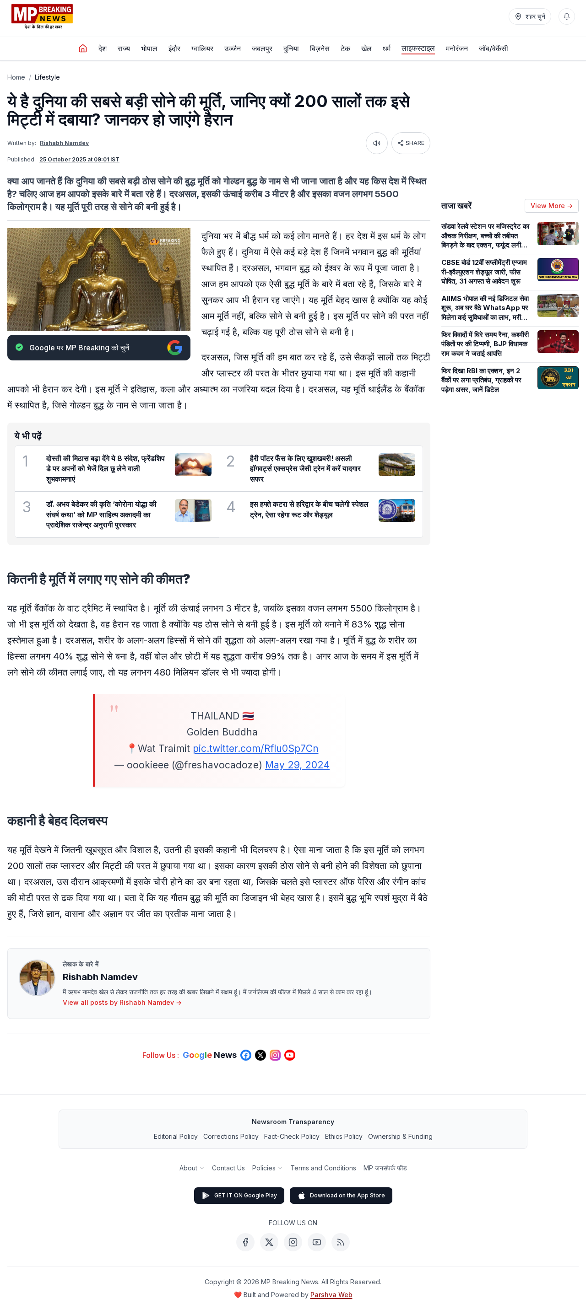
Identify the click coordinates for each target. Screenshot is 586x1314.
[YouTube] (317, 1242)
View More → (552, 205)
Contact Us (228, 1168)
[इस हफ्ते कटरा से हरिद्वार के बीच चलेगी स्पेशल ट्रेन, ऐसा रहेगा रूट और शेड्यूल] (397, 510)
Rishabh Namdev (64, 142)
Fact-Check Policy (292, 1136)
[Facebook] (245, 1242)
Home (16, 77)
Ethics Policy (344, 1136)
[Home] (82, 48)
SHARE (415, 142)
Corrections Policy (231, 1136)
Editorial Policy (176, 1136)
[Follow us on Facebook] (245, 1055)
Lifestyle (47, 77)
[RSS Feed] (340, 1242)
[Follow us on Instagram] (275, 1055)
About (188, 1168)
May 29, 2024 (297, 765)
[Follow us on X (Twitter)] (260, 1055)
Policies (264, 1168)
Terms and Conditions (323, 1168)
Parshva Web (331, 1294)
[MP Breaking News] (42, 16)
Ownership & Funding (400, 1136)
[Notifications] (567, 16)
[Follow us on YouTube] (289, 1055)
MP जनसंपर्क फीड (385, 1168)
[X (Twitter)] (269, 1242)
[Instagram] (293, 1242)
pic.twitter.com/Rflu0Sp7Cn (256, 748)
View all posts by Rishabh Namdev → (122, 1002)
